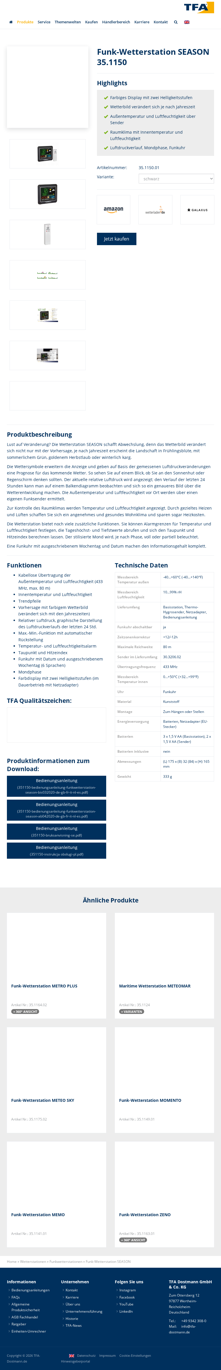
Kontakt (161, 21)
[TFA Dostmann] (199, 7)
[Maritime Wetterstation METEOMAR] (148, 946)
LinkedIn (126, 1311)
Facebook (127, 1297)
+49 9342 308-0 (193, 1320)
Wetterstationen (33, 1261)
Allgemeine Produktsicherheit (26, 1307)
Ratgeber (19, 1324)
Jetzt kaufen (116, 239)
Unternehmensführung (84, 1311)
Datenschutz (86, 1356)
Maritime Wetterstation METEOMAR (154, 986)
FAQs (16, 1297)
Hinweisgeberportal (75, 1361)
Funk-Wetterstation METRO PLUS (44, 986)
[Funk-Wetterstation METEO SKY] (40, 1060)
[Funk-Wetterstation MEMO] (40, 1175)
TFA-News (74, 1325)
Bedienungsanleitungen (30, 1290)
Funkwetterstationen (65, 1261)
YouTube (126, 1304)
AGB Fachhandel (25, 1317)
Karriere (141, 21)
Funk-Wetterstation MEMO (38, 1214)
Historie (72, 1318)
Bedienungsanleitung (56, 786)
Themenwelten (68, 21)
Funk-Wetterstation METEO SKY (42, 1100)
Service (44, 21)
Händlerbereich (116, 21)
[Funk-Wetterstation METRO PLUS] (40, 946)
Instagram (127, 1290)
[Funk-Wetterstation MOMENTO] (148, 1060)
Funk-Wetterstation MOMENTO (150, 1100)
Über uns (73, 1304)
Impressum (107, 1356)
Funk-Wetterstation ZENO (145, 1214)
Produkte (25, 21)
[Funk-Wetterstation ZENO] (148, 1175)
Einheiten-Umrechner (29, 1331)
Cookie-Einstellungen (135, 1356)
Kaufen (91, 21)
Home (12, 1261)
